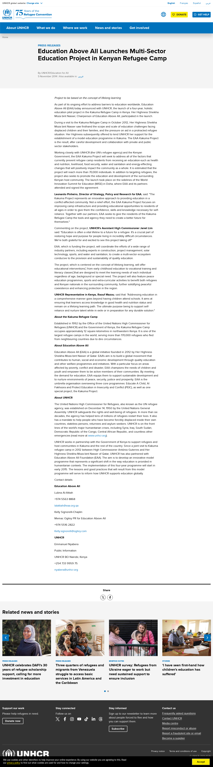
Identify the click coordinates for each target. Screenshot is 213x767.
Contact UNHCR (172, 718)
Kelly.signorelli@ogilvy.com (70, 531)
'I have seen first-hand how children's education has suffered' (183, 670)
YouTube (79, 719)
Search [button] (153, 14)
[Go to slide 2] (108, 692)
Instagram (72, 719)
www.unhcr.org (97, 435)
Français (184, 3)
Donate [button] (181, 14)
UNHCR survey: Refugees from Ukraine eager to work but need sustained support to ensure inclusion (133, 672)
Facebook (65, 719)
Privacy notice (158, 751)
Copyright (206, 751)
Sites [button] (163, 14)
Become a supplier (173, 738)
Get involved (139, 27)
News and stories (108, 27)
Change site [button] (33, 3)
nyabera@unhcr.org (66, 570)
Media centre (170, 723)
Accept (201, 762)
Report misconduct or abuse (179, 728)
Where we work (75, 27)
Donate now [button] (12, 721)
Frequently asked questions (179, 713)
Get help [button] (203, 14)
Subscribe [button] (118, 729)
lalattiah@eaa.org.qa (66, 505)
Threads (101, 719)
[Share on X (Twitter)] (103, 597)
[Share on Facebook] (110, 597)
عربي (208, 3)
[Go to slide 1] (105, 692)
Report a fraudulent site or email (181, 733)
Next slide (207, 637)
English (171, 3)
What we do (46, 27)
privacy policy (13, 763)
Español (197, 3)
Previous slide (5, 637)
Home (5, 37)
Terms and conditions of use (183, 751)
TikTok (86, 719)
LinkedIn (94, 719)
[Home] (24, 14)
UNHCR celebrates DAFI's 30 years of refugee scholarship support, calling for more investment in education (24, 672)
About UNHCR (17, 27)
